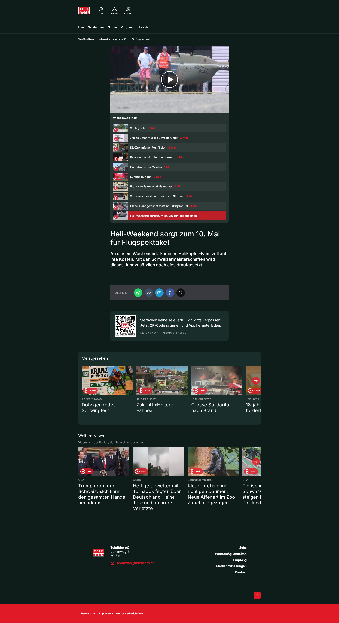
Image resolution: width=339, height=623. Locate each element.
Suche (112, 27)
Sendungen (96, 27)
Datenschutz (88, 613)
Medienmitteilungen (231, 566)
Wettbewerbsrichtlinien (130, 613)
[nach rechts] (256, 381)
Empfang (240, 560)
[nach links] (83, 381)
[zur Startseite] (84, 10)
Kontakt (241, 572)
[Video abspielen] (169, 79)
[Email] (159, 292)
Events (144, 27)
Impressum (106, 613)
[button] (149, 292)
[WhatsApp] (138, 292)
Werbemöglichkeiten (231, 554)
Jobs (243, 547)
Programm (128, 27)
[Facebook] (170, 292)
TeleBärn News (86, 39)
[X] (180, 292)
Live (81, 27)
